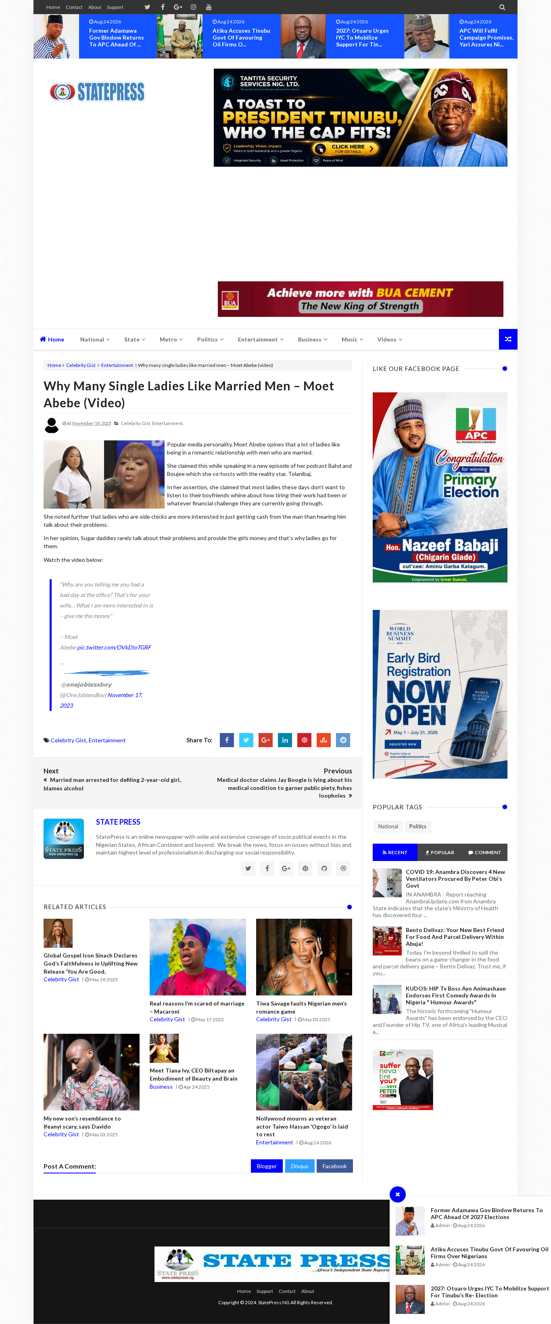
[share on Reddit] (343, 740)
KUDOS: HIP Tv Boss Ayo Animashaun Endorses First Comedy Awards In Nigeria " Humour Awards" (456, 995)
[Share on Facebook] (227, 740)
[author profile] (52, 431)
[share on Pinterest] (304, 740)
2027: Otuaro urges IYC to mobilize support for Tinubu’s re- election (490, 1292)
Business (161, 1086)
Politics (417, 826)
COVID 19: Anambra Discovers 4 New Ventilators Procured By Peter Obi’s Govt (455, 878)
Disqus (300, 1166)
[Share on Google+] (266, 740)
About (94, 7)
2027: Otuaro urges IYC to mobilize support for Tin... (239, 37)
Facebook (335, 1166)
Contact (74, 7)
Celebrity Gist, (136, 423)
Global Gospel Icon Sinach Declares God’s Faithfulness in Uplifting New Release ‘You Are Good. (91, 963)
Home (53, 7)
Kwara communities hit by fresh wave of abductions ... (487, 37)
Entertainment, (168, 423)
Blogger (267, 1166)
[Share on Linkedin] (285, 740)
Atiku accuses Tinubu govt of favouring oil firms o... (118, 37)
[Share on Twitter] (246, 740)
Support (115, 7)
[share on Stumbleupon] (324, 740)
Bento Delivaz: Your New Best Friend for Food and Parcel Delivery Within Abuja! (455, 936)
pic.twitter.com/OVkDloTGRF (114, 647)
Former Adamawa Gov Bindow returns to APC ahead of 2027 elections (487, 1213)
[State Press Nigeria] (101, 87)
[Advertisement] (360, 224)
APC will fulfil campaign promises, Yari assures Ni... (363, 37)
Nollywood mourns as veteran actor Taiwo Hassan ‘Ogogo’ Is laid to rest (302, 1126)
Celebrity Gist (81, 365)
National (388, 826)
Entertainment (117, 365)
